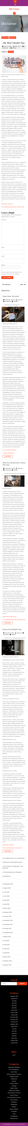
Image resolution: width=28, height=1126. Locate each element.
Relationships (14, 1104)
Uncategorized (14, 1116)
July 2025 (6, 892)
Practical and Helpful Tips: (12, 629)
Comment (4, 219)
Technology (14, 1111)
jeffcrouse (17, 46)
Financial (11, 51)
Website (3, 265)
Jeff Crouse (14, 9)
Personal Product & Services (14, 1097)
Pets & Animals (14, 1099)
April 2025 (6, 904)
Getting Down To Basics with (10, 616)
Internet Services (14, 1095)
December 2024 (8, 920)
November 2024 (8, 924)
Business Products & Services (14, 1074)
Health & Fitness (14, 1088)
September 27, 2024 (10, 468)
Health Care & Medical (14, 1090)
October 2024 (7, 928)
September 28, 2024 (10, 299)
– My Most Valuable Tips (9, 452)
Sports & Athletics (14, 1109)
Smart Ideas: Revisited (7, 203)
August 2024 (7, 936)
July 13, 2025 (7, 46)
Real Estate (14, 1102)
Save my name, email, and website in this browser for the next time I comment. (11, 273)
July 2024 (6, 940)
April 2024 (6, 952)
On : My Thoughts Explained (9, 449)
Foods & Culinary (14, 1083)
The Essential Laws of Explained (12, 872)
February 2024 (8, 960)
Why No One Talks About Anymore (13, 862)
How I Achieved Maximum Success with (12, 847)
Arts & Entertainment (14, 1069)
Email (3, 256)
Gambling (14, 1085)
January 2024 (7, 965)
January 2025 (7, 916)
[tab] (14, 13)
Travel (14, 1113)
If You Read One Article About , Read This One (12, 206)
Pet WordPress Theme (9, 1124)
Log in (14, 1055)
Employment (14, 1078)
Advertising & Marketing (14, 1067)
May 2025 (6, 900)
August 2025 (7, 888)
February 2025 (8, 912)
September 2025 (8, 884)
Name (3, 247)
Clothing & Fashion (14, 1076)
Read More (9, 457)
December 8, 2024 (9, 633)
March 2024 (7, 956)
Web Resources (14, 1118)
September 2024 (8, 932)
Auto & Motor (14, 1071)
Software (14, 1106)
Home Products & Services (14, 1092)
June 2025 (7, 896)
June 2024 (7, 944)
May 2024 (6, 948)
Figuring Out (7, 876)
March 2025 (7, 908)
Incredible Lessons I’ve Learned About (14, 858)
